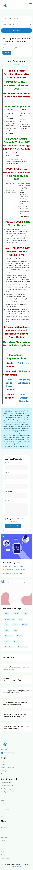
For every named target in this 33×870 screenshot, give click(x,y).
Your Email (8, 472)
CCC (26, 613)
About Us (4, 761)
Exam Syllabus (21, 570)
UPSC (14, 624)
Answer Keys (8, 573)
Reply (6, 53)
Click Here (24, 363)
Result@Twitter (6, 782)
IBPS (20, 619)
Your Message (9, 501)
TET (15, 641)
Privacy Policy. (12, 521)
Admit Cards (19, 566)
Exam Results (8, 570)
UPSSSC (16, 613)
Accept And (17, 520)
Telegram (23, 379)
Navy (6, 630)
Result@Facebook (7, 786)
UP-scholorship (9, 619)
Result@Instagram (7, 789)
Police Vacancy (22, 647)
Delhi (5, 750)
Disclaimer (4, 774)
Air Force (24, 624)
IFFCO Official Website (24, 397)
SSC (6, 624)
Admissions (19, 573)
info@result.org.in (10, 753)
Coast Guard (8, 647)
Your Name (8, 463)
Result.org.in (16, 866)
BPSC (6, 613)
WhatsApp (24, 382)
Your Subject (9, 491)
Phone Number (10, 482)
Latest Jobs (8, 566)
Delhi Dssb (8, 636)
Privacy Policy (5, 771)
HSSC (6, 641)
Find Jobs (16, 30)
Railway (19, 636)
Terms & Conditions (18, 519)
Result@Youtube (6, 792)
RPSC (15, 630)
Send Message (11, 526)
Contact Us (5, 764)
